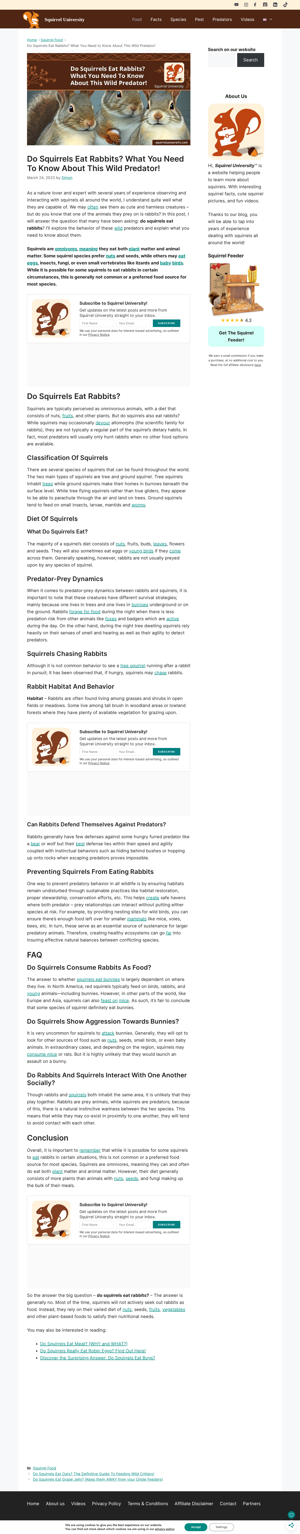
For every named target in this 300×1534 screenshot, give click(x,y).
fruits (67, 415)
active (172, 618)
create (152, 897)
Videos (247, 19)
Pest (199, 19)
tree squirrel (132, 665)
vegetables (173, 1309)
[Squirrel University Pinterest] (265, 5)
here (258, 365)
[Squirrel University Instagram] (246, 4)
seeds (132, 1178)
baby (165, 263)
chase (160, 672)
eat (36, 1157)
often (92, 207)
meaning (88, 248)
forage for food (84, 611)
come (175, 551)
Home (33, 1503)
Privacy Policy (106, 1503)
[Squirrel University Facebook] (256, 4)
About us (55, 1503)
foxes (111, 618)
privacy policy (164, 1529)
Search (250, 60)
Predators (222, 19)
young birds (141, 551)
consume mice (42, 1054)
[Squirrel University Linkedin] (275, 6)
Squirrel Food (44, 1468)
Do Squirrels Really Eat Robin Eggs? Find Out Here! (93, 1350)
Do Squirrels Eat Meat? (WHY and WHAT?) (84, 1343)
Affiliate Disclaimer (194, 1503)
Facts (156, 19)
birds (177, 263)
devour (103, 422)
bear (35, 843)
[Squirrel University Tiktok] (285, 6)
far (169, 933)
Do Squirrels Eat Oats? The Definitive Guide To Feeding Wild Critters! (93, 1474)
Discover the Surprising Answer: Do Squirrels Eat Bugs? (97, 1357)
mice (124, 1000)
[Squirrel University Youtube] (236, 4)
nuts (110, 255)
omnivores (66, 248)
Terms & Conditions (148, 1503)
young (33, 993)
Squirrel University (65, 19)
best (80, 843)
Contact (228, 1503)
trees (47, 483)
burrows (140, 604)
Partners (251, 1503)
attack (108, 1033)
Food (137, 19)
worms (138, 505)
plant (134, 248)
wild (118, 228)
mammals (136, 918)
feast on (109, 1000)
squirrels (77, 1094)
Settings (221, 1527)
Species (178, 19)
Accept (196, 1527)
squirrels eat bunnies (98, 979)
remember (90, 1150)
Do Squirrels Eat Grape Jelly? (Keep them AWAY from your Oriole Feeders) (98, 1479)
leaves (160, 543)
